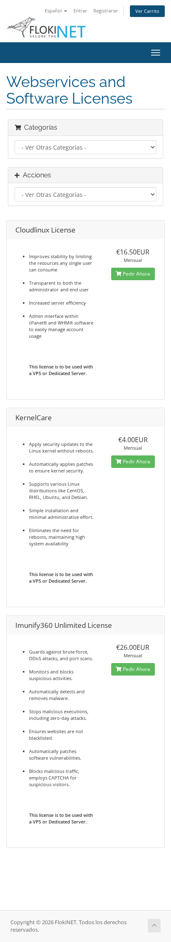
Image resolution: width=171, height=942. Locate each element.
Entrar (80, 10)
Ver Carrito (147, 11)
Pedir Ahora (136, 273)
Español (54, 10)
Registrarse (105, 10)
